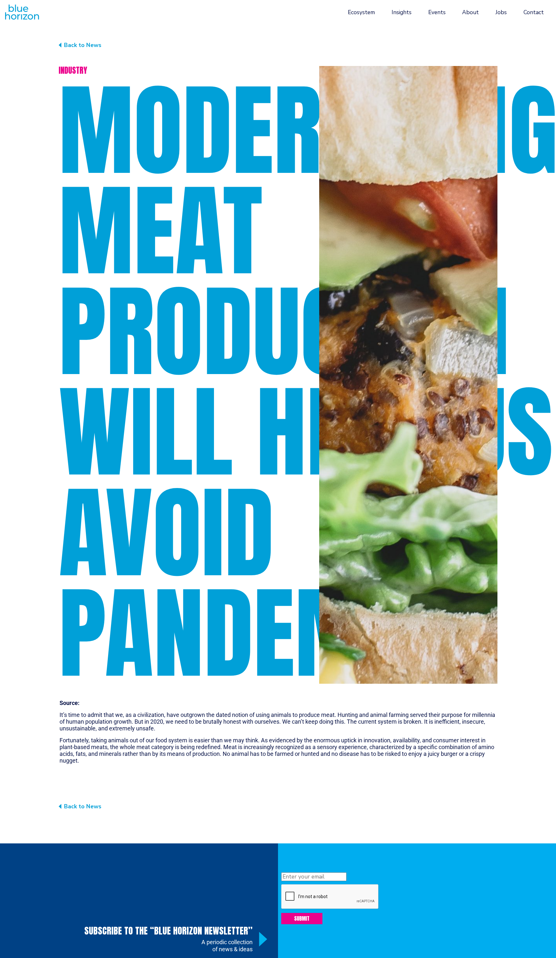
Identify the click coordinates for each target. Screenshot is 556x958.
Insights (402, 12)
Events (437, 12)
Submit (302, 918)
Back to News (82, 45)
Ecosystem (361, 12)
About (470, 12)
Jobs (501, 12)
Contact (534, 12)
